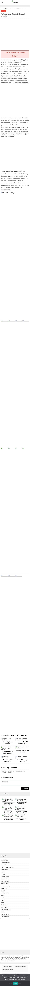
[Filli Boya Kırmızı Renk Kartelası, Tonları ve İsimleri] (21, 808)
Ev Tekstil (3, 888)
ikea (2, 897)
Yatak (2, 912)
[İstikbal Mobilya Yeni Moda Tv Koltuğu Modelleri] (8, 748)
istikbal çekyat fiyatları (20, 966)
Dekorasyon (7, 8)
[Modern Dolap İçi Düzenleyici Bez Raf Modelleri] (8, 800)
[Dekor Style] (15, 2)
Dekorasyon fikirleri (7, 966)
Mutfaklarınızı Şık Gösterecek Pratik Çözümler (8, 813)
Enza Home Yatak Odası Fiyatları (21, 818)
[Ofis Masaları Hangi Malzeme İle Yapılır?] (8, 815)
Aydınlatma (3, 860)
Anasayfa (2, 8)
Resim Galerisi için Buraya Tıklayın (15, 54)
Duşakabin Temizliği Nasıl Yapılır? (22, 751)
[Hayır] (28, 980)
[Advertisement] (15, 34)
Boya (2, 874)
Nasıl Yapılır (3, 905)
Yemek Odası (4, 916)
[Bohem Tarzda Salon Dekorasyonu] (21, 800)
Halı (2, 895)
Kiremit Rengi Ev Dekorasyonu (7, 760)
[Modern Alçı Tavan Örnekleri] (8, 739)
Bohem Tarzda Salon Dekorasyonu (21, 803)
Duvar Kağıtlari (4, 881)
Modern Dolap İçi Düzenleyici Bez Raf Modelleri (8, 805)
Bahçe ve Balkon (5, 862)
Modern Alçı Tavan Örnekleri (8, 742)
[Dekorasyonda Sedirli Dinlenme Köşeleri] (22, 739)
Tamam (15, 983)
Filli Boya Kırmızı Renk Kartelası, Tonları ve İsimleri (21, 813)
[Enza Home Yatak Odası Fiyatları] (21, 815)
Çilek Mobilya (4, 876)
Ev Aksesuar (4, 883)
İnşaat (2, 900)
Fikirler (2, 890)
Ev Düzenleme (4, 886)
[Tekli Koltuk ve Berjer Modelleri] (22, 757)
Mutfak (2, 902)
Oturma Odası (4, 907)
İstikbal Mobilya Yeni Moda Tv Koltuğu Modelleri (7, 753)
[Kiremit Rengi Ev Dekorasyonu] (8, 757)
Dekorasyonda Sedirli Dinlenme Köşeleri (22, 742)
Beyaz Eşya (3, 869)
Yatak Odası (4, 914)
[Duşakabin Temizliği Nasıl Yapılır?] (22, 747)
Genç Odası (3, 893)
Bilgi (2, 872)
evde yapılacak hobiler (7, 969)
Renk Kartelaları (4, 909)
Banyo (2, 864)
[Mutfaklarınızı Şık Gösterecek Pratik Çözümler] (8, 808)
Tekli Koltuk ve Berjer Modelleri (22, 760)
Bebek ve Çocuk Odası (6, 867)
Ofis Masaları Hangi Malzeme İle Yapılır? (8, 818)
